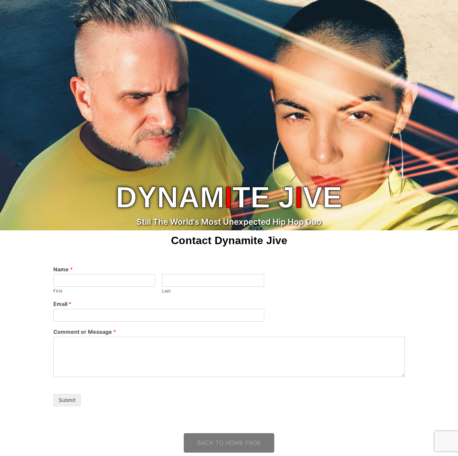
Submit (67, 400)
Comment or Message (84, 331)
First (58, 290)
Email (62, 304)
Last (166, 290)
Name (63, 269)
